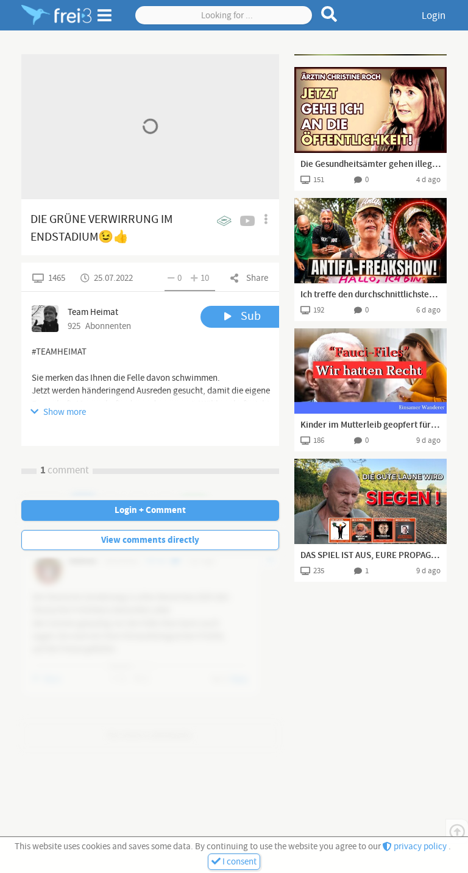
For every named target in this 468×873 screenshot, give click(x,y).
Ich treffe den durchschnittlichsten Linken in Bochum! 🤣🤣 (370, 295)
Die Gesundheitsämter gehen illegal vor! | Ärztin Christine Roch (370, 164)
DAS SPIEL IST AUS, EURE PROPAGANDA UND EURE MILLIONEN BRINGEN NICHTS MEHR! (370, 556)
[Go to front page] (56, 15)
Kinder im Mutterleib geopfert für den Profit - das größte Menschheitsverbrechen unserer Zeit (370, 425)
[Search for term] (329, 14)
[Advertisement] (370, 54)
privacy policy (420, 846)
